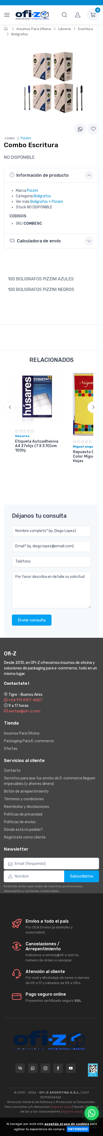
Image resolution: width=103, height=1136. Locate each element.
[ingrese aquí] (61, 1107)
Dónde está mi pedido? (23, 829)
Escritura (85, 29)
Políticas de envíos (20, 822)
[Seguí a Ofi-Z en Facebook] (58, 1068)
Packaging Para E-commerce (29, 741)
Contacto (12, 770)
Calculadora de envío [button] (39, 240)
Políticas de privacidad (23, 814)
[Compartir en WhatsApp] (80, 129)
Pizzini (32, 190)
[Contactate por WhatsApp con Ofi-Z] (33, 1068)
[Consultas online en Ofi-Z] (20, 1068)
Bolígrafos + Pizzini (46, 201)
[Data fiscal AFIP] (93, 1070)
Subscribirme (81, 876)
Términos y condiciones (24, 799)
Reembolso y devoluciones (26, 806)
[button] (64, 15)
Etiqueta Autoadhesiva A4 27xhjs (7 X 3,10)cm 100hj (36, 446)
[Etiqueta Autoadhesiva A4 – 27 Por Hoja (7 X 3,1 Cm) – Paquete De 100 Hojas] (37, 399)
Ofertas (10, 748)
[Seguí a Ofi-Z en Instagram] (45, 1068)
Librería (64, 29)
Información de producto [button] (42, 175)
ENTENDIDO (77, 1129)
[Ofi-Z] (32, 14)
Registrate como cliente (25, 837)
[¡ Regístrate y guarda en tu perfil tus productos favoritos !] (93, 129)
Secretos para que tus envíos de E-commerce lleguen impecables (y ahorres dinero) (49, 781)
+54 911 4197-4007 (25, 700)
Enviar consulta (32, 620)
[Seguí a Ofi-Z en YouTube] (71, 1068)
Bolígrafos (19, 34)
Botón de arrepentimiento (26, 791)
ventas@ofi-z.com (24, 711)
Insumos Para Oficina (34, 29)
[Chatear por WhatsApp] (92, 1113)
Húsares (22, 436)
